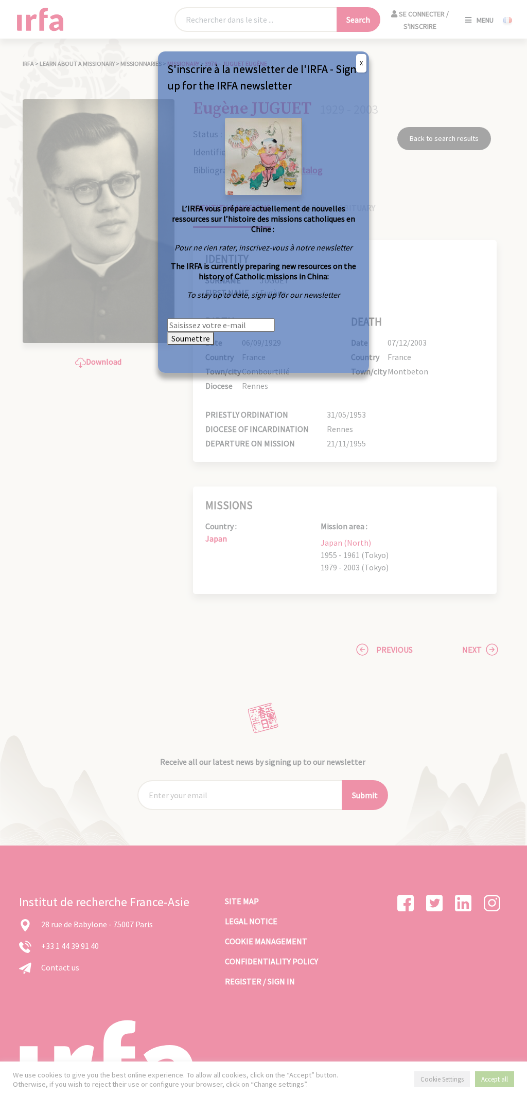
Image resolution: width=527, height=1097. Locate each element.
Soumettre (190, 338)
